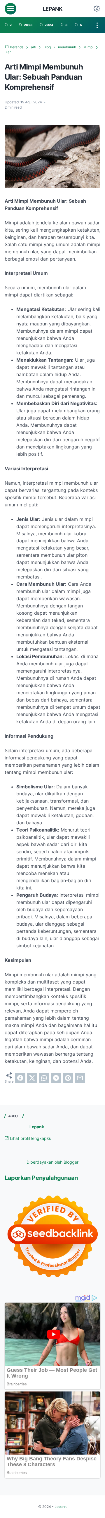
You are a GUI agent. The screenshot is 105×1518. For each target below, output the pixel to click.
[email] (80, 1078)
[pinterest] (68, 1078)
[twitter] (32, 1078)
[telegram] (56, 1078)
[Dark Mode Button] (96, 8)
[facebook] (20, 1078)
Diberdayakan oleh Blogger (52, 1162)
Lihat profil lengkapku (30, 1138)
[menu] (10, 8)
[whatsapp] (44, 1078)
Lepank (52, 9)
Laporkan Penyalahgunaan (41, 1177)
